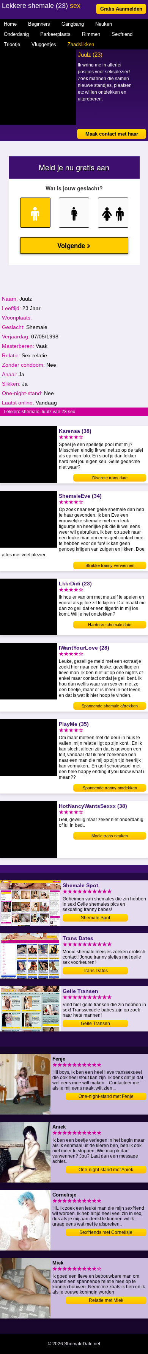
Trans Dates (95, 970)
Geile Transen (95, 1023)
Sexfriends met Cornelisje (105, 1232)
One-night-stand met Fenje (106, 1096)
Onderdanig (16, 34)
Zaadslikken (81, 44)
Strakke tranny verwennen (109, 565)
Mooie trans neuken (109, 836)
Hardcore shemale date (109, 624)
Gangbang (72, 24)
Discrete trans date (110, 478)
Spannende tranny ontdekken (110, 788)
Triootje (12, 44)
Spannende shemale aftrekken (110, 706)
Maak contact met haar (111, 134)
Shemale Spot (95, 917)
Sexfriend (122, 34)
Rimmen (91, 34)
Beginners (39, 24)
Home (10, 24)
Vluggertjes (43, 44)
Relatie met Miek (106, 1300)
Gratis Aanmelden (121, 9)
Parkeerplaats (55, 34)
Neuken (103, 24)
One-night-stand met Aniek (106, 1169)
